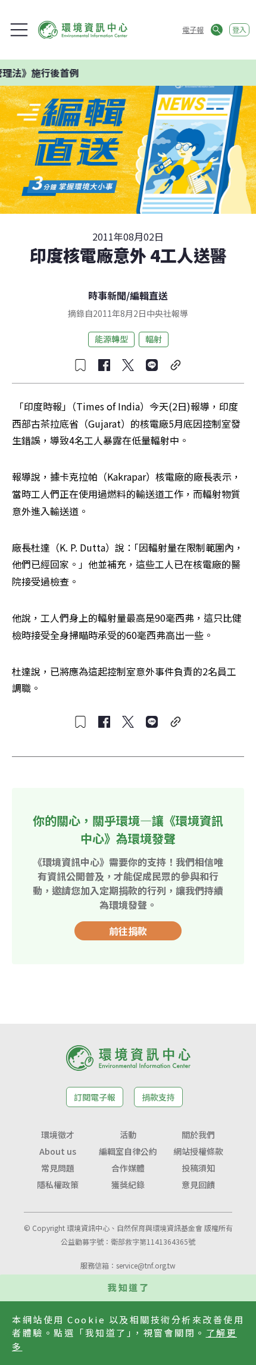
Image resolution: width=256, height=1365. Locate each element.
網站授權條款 (198, 1151)
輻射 (153, 339)
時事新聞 (107, 295)
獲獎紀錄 (128, 1185)
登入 (239, 29)
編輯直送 (149, 295)
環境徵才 (57, 1134)
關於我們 (198, 1134)
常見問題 (57, 1168)
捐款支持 (158, 1097)
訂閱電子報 (94, 1097)
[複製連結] (176, 365)
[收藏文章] (80, 365)
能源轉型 (111, 339)
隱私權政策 (58, 1185)
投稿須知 (198, 1168)
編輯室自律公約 (128, 1151)
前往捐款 (128, 931)
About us (57, 1151)
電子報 (193, 29)
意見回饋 (198, 1185)
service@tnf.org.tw (146, 1265)
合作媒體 (128, 1168)
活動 (128, 1134)
